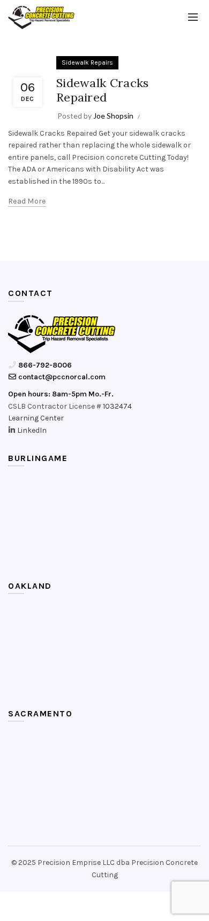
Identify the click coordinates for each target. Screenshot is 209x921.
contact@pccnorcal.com (61, 376)
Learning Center (36, 418)
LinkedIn (32, 430)
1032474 (117, 406)
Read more (27, 201)
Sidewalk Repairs (87, 62)
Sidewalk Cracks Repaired (102, 89)
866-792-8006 (44, 365)
